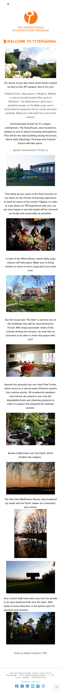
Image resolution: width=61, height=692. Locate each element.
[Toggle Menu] (30, 3)
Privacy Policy (30, 682)
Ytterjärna (42, 150)
